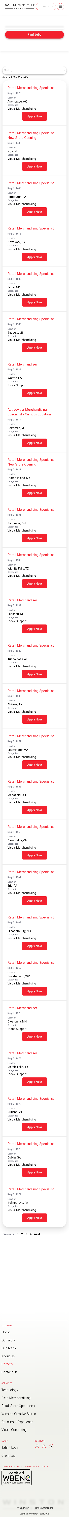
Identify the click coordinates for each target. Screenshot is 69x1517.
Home (6, 1332)
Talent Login (10, 1447)
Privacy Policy (22, 1508)
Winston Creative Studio (19, 1414)
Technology (10, 1390)
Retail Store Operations (18, 1406)
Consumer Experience (17, 1422)
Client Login (10, 1456)
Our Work (8, 1340)
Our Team (9, 1348)
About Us (8, 1356)
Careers (7, 1364)
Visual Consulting (14, 1430)
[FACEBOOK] (44, 1447)
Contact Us (10, 1372)
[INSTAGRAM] (51, 1447)
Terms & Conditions (44, 1508)
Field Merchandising (16, 1398)
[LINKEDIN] (37, 1447)
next (37, 1234)
